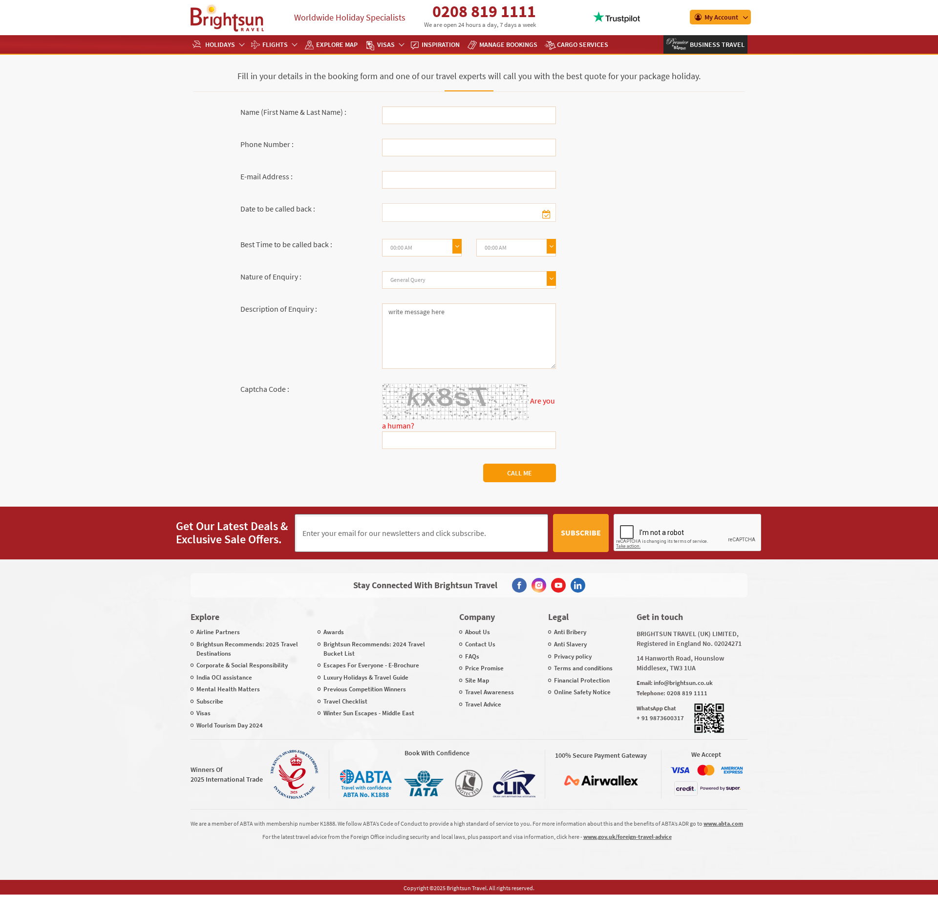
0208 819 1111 (484, 11)
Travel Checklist (345, 701)
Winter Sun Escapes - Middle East (368, 713)
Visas (386, 44)
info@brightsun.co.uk (683, 683)
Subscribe (581, 532)
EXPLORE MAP (337, 44)
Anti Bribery (570, 632)
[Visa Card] (680, 770)
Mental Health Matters (228, 689)
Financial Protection (582, 680)
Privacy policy (573, 656)
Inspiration (441, 44)
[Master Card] (706, 770)
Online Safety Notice (582, 692)
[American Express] (732, 770)
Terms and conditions (583, 668)
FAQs (472, 656)
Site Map (477, 680)
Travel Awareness (489, 692)
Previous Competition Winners (364, 689)
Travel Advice (483, 704)
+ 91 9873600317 (660, 718)
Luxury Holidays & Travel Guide (365, 677)
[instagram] (539, 585)
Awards (333, 632)
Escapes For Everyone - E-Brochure (371, 665)
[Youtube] (558, 585)
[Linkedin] (578, 585)
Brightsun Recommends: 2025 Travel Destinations (247, 649)
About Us (477, 632)
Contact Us (480, 644)
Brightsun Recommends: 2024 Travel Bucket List (374, 649)
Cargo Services (582, 44)
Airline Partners (218, 632)
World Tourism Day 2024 (229, 725)
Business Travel (716, 44)
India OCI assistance (224, 677)
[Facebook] (519, 585)
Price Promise (484, 668)
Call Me (519, 473)
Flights (275, 44)
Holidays (220, 44)
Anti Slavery (570, 644)
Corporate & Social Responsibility (242, 665)
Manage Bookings (508, 44)
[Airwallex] (601, 780)
